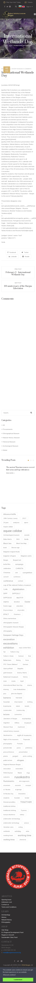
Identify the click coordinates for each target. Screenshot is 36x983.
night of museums (24, 735)
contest (20, 581)
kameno (7, 697)
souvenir (18, 785)
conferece (16, 577)
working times (9, 839)
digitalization (18, 589)
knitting (29, 702)
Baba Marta (7, 539)
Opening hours (6, 900)
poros (19, 748)
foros (27, 660)
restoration (19, 769)
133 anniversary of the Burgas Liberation (18, 287)
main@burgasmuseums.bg (12, 952)
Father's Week (8, 656)
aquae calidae (12, 530)
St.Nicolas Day (8, 794)
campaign (19, 564)
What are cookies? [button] (9, 975)
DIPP (5, 593)
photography (7, 744)
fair (4, 652)
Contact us (5, 904)
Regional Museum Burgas (12, 764)
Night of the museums (10, 739)
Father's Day (14, 652)
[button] (28, 460)
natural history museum (11, 731)
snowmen (6, 785)
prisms (5, 756)
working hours (8, 835)
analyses (16, 522)
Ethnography (5, 922)
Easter (27, 601)
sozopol (28, 785)
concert (6, 577)
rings (28, 773)
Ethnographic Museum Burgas (13, 627)
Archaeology (5, 915)
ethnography (7, 631)
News (10, 45)
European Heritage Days (13, 635)
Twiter (26, 252)
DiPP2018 (7, 598)
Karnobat (19, 698)
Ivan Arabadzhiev (19, 689)
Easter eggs (7, 606)
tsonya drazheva (9, 814)
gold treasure (7, 673)
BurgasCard (17, 560)
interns (29, 685)
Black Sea (7, 543)
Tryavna (23, 810)
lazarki (27, 706)
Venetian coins (8, 827)
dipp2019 (19, 598)
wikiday (18, 831)
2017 (24, 518)
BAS (18, 539)
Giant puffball (7, 668)
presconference (8, 752)
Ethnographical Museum (11, 433)
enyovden (20, 610)
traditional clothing (9, 810)
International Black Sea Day (12, 685)
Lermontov (18, 714)
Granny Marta (22, 673)
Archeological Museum (10, 446)
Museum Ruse (8, 727)
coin (16, 572)
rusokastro (22, 777)
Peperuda (26, 739)
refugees (20, 760)
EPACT (6, 614)
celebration (7, 568)
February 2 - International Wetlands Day (18, 273)
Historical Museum (9, 442)
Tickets (30, 2)
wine (27, 831)
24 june (5, 522)
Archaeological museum (11, 535)
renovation (7, 769)
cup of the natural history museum (17, 585)
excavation (9, 639)
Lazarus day (20, 710)
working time (24, 835)
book (5, 547)
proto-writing (27, 756)
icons (13, 681)
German (25, 664)
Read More (10, 473)
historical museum (10, 677)
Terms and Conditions (8, 907)
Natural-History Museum (13, 69)
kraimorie (7, 706)
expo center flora (25, 648)
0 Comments (27, 69)
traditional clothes (9, 806)
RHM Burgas (26, 965)
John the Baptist (16, 693)
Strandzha (21, 794)
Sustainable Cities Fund (9, 937)
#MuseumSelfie (9, 514)
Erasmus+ (17, 614)
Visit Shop (4, 930)
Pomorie (20, 744)
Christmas (6, 572)
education (19, 606)
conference (8, 581)
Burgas (5, 560)
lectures (6, 714)
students (6, 798)
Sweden (17, 798)
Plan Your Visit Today (13, 2)
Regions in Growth (7, 935)
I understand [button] (18, 979)
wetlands (6, 831)
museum (27, 723)
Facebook (12, 252)
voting (20, 827)
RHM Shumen (8, 773)
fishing (18, 660)
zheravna (22, 839)
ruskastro (6, 777)
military (16, 723)
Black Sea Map (21, 543)
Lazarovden (7, 710)
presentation (23, 752)
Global (5, 450)
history (25, 677)
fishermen (7, 660)
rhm (2, 69)
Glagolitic (20, 668)
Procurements (7, 429)
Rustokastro (8, 781)
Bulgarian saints (26, 556)
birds (26, 539)
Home (6, 45)
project (15, 756)
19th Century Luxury (10, 518)
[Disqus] (18, 329)
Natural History (6, 920)
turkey (22, 814)
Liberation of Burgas (10, 718)
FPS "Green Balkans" (10, 664)
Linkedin (14, 256)
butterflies (6, 564)
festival (20, 656)
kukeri (18, 706)
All (4, 425)
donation (17, 602)
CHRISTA (19, 568)
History (3, 917)
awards (26, 535)
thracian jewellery (9, 802)
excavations (10, 643)
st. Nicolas (6, 789)
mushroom (21, 727)
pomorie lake (7, 748)
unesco (26, 823)
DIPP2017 (16, 593)
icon (5, 681)
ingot (22, 681)
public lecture (7, 760)
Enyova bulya (8, 610)
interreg (6, 689)
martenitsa (26, 719)
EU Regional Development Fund (12, 932)
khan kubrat (18, 702)
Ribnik (20, 773)
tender (27, 798)
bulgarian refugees (9, 556)
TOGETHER (26, 802)
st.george (18, 789)
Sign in (28, 6)
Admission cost (6, 902)
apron (26, 522)
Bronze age (15, 547)
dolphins (6, 602)
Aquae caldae (8, 527)
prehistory (28, 748)
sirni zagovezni (24, 781)
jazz (4, 693)
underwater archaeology (11, 819)
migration (6, 723)
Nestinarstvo (7, 735)
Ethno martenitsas (9, 618)
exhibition (8, 647)
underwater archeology (11, 823)
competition (27, 572)
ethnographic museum (10, 623)
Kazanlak (6, 702)
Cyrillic (5, 589)
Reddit (27, 256)
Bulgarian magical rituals (11, 552)
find (29, 656)
